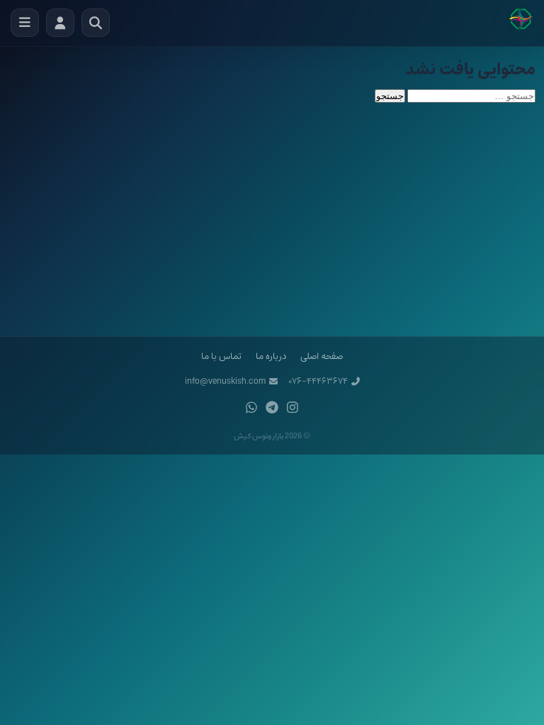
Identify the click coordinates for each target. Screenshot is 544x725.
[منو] (25, 22)
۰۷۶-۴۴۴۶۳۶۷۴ (318, 381)
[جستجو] (95, 22)
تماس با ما (221, 356)
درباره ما (271, 356)
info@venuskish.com (225, 381)
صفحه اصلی (321, 356)
